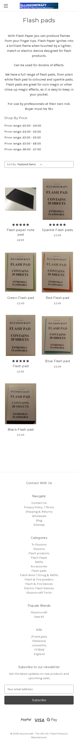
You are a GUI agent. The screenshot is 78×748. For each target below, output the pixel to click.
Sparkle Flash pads (57, 230)
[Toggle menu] (5, 5)
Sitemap (39, 525)
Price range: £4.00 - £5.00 (22, 131)
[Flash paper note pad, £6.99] (20, 199)
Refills (39, 562)
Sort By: (11, 164)
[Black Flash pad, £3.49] (20, 403)
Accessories (39, 566)
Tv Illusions (39, 544)
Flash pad (20, 366)
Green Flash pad (20, 298)
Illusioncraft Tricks (39, 592)
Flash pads (39, 571)
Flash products (39, 553)
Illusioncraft (39, 612)
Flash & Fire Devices (39, 584)
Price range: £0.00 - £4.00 (22, 125)
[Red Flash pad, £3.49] (57, 272)
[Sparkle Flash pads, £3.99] (57, 199)
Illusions (39, 549)
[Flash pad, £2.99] (20, 335)
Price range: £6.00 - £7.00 (22, 149)
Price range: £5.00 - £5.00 (22, 137)
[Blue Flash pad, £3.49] (57, 335)
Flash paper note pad (21, 232)
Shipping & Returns (39, 511)
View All (39, 617)
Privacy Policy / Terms (39, 507)
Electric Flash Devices (39, 588)
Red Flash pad (57, 298)
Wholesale (39, 516)
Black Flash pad (21, 429)
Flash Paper (39, 557)
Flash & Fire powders (39, 579)
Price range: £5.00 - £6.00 (22, 143)
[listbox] (31, 164)
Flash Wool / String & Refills (39, 575)
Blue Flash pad (57, 361)
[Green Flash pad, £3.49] (20, 272)
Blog (39, 520)
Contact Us (39, 503)
